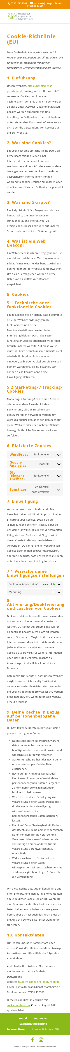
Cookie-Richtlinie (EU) (45, 1029)
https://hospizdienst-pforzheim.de (38, 981)
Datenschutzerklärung (33, 1023)
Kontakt (24, 1018)
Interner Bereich (17, 1029)
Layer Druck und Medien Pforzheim (40, 1046)
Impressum (40, 1018)
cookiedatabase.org (19, 1005)
